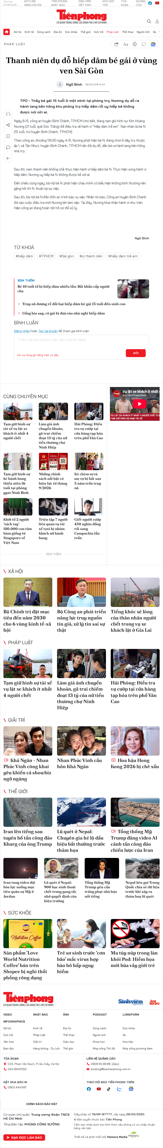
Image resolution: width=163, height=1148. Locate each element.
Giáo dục (68, 1042)
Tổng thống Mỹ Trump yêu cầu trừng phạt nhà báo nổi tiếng (101, 889)
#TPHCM (46, 256)
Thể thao (128, 32)
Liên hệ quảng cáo (100, 1058)
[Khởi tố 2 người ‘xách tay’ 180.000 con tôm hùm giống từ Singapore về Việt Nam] (17, 507)
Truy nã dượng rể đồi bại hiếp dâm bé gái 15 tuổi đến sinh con (73, 304)
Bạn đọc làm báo (26, 1137)
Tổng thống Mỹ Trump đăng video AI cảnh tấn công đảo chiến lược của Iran (134, 840)
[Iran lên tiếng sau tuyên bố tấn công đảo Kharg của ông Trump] (27, 812)
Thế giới (86, 32)
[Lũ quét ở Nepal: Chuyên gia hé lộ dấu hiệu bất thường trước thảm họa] (81, 812)
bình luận (144, 44)
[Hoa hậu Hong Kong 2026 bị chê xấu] (135, 741)
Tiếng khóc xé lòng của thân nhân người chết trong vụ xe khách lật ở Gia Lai (133, 620)
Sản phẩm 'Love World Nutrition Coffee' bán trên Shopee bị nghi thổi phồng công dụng (25, 965)
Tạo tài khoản (48, 331)
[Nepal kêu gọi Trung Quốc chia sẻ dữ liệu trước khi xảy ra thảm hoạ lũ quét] (142, 868)
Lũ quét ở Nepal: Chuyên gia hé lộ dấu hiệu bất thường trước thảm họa (81, 840)
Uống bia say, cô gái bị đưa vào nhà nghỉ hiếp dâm (63, 313)
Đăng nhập (22, 331)
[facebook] (150, 3)
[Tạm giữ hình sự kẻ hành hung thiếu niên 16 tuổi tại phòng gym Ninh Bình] (17, 461)
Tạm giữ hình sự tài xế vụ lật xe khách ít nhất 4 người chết (16, 431)
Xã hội (17, 32)
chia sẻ (116, 44)
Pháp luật (113, 32)
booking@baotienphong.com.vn (110, 1069)
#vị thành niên (91, 256)
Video (7, 1014)
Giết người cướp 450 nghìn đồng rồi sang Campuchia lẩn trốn (87, 528)
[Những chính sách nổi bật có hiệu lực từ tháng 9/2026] (53, 461)
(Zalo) (115, 1064)
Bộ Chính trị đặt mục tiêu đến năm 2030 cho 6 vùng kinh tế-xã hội (27, 620)
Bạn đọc (8, 1048)
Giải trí (16, 720)
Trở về (8, 158)
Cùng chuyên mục (25, 396)
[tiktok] (110, 1089)
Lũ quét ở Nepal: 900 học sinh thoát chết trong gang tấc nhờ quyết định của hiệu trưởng (60, 891)
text (126, 44)
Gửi (136, 353)
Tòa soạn (10, 1058)
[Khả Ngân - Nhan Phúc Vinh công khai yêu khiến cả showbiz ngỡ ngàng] (27, 741)
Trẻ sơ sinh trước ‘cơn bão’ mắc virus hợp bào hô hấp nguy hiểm (81, 962)
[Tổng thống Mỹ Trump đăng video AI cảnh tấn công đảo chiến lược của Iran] (135, 812)
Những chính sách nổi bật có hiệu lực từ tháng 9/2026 (53, 481)
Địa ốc (58, 32)
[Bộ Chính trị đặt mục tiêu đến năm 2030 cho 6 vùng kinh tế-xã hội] (27, 592)
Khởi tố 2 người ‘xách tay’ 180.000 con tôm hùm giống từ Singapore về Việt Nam (17, 531)
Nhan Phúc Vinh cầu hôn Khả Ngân (79, 763)
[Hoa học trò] (154, 1002)
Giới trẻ (98, 32)
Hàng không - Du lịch (46, 1048)
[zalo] (121, 1089)
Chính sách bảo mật (41, 1104)
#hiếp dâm (24, 256)
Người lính (143, 32)
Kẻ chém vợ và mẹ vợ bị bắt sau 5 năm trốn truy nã (87, 481)
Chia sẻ (8, 125)
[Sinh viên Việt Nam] (130, 1002)
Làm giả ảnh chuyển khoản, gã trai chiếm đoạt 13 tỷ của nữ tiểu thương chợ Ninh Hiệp (53, 435)
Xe (154, 32)
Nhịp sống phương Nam (137, 1048)
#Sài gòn (66, 256)
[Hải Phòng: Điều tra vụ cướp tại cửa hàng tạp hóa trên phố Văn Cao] (88, 411)
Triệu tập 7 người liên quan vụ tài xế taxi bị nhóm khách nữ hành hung (53, 528)
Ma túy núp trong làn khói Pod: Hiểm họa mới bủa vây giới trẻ (134, 959)
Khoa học (99, 1042)
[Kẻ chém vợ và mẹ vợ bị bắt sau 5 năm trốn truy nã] (88, 461)
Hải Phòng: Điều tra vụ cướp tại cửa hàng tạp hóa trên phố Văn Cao (88, 431)
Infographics (14, 1021)
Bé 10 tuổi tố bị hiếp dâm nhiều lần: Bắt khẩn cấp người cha (63, 288)
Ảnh (66, 1014)
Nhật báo (40, 1014)
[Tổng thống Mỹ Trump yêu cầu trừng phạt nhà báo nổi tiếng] (102, 868)
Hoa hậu (128, 1042)
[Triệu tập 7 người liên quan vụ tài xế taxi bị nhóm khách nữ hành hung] (53, 507)
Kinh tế (29, 32)
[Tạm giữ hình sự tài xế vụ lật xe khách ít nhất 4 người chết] (17, 411)
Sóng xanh (43, 32)
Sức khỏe (71, 32)
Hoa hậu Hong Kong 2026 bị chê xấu (135, 763)
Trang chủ (6, 32)
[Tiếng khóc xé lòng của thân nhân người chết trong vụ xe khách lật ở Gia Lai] (135, 592)
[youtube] (157, 3)
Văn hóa (8, 1042)
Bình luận (8, 147)
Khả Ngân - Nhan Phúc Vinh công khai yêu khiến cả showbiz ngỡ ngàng (27, 769)
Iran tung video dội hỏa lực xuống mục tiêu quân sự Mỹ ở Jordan (19, 889)
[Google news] (133, 1089)
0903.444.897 (17, 1087)
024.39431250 (17, 1069)
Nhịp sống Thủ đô (104, 1048)
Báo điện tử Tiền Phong (82, 17)
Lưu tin (8, 136)
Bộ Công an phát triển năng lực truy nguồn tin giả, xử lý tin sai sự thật (81, 620)
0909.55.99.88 (101, 1064)
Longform (131, 1014)
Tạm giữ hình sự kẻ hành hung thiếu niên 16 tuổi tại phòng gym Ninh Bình (16, 483)
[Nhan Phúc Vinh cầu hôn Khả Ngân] (81, 741)
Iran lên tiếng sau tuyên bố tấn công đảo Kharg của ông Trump (27, 837)
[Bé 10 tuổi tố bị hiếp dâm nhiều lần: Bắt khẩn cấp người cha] (133, 288)
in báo (135, 44)
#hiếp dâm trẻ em (123, 256)
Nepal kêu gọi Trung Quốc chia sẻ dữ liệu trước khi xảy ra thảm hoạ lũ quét (142, 889)
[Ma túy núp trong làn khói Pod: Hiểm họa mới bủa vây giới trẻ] (135, 933)
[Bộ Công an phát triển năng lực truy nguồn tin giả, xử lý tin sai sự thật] (81, 592)
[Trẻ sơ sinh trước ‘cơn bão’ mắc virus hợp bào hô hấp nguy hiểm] (81, 933)
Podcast (100, 1014)
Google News (153, 44)
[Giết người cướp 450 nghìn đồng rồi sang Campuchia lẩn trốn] (88, 507)
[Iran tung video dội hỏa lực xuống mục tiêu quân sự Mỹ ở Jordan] (20, 868)
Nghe (8, 114)
